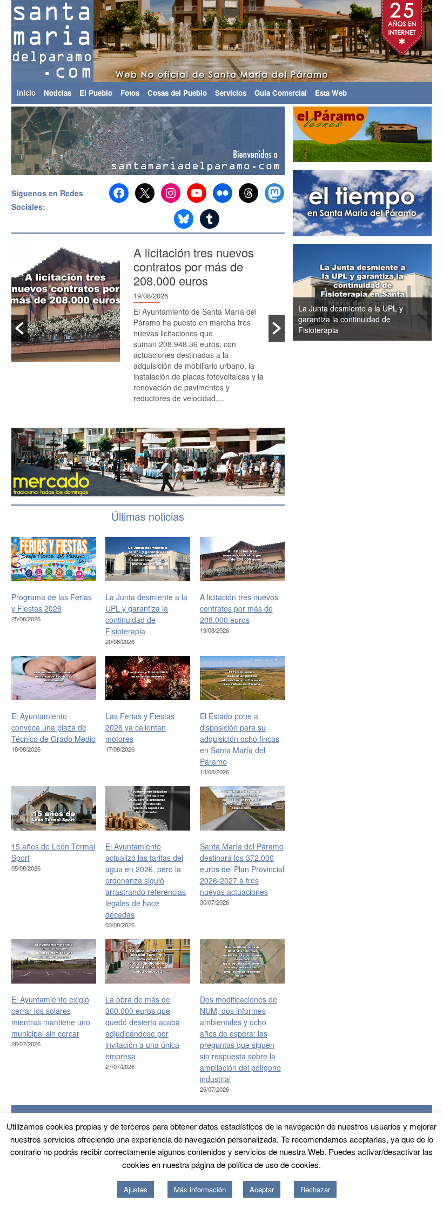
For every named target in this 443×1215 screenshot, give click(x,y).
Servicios (230, 93)
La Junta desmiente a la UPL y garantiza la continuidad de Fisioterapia (146, 614)
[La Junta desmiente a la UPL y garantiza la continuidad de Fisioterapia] (147, 559)
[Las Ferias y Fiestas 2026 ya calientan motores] (147, 678)
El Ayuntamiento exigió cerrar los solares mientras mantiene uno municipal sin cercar (50, 1016)
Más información (200, 1189)
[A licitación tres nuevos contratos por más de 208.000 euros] (242, 559)
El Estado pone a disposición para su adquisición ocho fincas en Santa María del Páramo (239, 739)
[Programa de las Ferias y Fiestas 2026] (53, 559)
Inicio (26, 93)
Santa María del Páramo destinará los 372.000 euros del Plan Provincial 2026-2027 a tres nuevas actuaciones (242, 869)
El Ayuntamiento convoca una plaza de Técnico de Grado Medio (53, 727)
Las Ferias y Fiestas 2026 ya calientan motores (139, 727)
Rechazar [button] (315, 1189)
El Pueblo (95, 93)
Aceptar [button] (262, 1189)
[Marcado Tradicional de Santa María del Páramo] (148, 462)
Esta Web (331, 93)
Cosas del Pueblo (177, 93)
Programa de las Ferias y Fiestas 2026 (51, 603)
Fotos (129, 93)
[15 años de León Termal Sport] (53, 808)
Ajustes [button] (135, 1189)
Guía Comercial (280, 93)
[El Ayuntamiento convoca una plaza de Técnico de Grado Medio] (53, 678)
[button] (19, 328)
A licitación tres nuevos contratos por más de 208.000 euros (193, 266)
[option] (148, 328)
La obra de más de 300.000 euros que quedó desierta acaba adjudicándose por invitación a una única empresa (142, 1027)
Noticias (57, 93)
